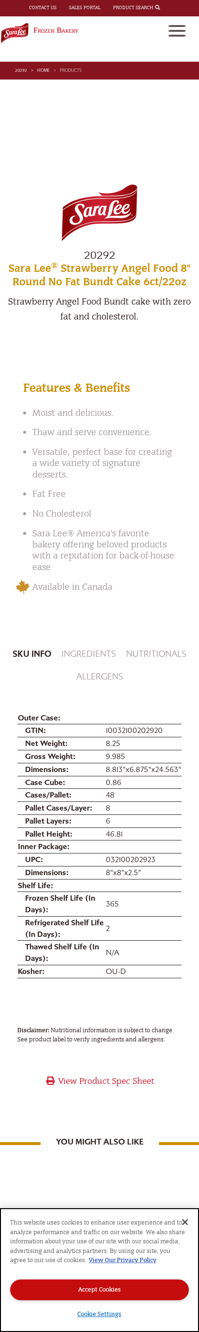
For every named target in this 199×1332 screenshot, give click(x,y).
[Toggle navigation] (177, 30)
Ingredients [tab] (88, 654)
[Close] (185, 1222)
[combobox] (166, 8)
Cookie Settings (99, 1314)
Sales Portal (84, 8)
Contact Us (43, 8)
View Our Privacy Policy (122, 1260)
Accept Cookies (99, 1289)
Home (43, 70)
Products (71, 70)
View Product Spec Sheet (105, 1081)
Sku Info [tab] (32, 654)
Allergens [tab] (99, 677)
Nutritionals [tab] (156, 654)
